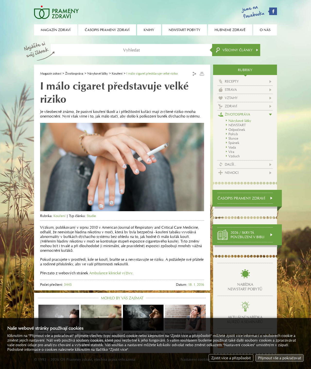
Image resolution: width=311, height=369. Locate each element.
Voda (232, 147)
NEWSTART (237, 125)
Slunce (233, 138)
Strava (231, 89)
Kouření (117, 73)
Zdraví (231, 106)
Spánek (233, 143)
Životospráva (74, 73)
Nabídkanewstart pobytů (245, 286)
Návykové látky (97, 73)
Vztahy (231, 98)
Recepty (232, 81)
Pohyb (233, 134)
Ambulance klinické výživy (110, 273)
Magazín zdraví (50, 73)
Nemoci (232, 172)
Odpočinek (236, 129)
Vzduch (234, 156)
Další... (230, 164)
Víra (231, 152)
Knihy (149, 30)
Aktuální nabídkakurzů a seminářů (245, 319)
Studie (91, 216)
